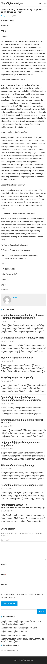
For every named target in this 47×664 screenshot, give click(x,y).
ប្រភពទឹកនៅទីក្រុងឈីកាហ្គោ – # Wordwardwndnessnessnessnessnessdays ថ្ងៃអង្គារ (23, 507)
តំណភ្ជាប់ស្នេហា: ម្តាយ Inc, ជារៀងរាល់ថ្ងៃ (17, 377)
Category (4, 16)
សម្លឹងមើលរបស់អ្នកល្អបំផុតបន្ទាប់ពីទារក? (17, 357)
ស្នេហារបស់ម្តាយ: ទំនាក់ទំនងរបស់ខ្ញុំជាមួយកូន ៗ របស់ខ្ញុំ (22, 337)
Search (41, 612)
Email (3, 574)
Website (4, 584)
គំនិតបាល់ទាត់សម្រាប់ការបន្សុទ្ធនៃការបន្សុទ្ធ (17, 465)
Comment (5, 540)
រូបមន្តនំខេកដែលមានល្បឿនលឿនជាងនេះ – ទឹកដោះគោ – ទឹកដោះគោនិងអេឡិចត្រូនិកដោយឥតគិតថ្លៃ (22, 316)
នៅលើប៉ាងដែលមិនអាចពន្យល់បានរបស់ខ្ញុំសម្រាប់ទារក (22, 485)
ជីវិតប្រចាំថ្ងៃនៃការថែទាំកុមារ (12, 3)
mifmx (15, 297)
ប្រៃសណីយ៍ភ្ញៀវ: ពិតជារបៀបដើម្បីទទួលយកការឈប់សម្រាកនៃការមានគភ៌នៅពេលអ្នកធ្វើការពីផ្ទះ (21, 398)
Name (3, 564)
